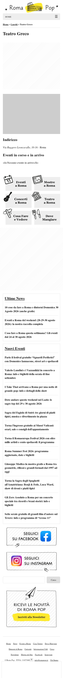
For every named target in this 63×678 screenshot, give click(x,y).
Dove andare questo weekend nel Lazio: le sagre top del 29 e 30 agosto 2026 (28, 401)
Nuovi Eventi (15, 348)
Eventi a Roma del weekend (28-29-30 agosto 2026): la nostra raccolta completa (30, 322)
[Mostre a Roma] (46, 183)
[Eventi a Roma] (17, 183)
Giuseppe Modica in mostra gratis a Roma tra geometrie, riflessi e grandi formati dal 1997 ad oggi (31, 467)
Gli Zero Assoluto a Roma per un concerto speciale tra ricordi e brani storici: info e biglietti (29, 501)
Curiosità (28, 649)
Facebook (39, 654)
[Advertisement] (31, 66)
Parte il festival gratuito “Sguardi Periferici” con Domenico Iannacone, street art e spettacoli (31, 359)
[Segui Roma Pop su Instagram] (31, 562)
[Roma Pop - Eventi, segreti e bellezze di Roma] (31, 6)
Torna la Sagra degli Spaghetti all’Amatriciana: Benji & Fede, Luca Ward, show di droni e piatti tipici (29, 484)
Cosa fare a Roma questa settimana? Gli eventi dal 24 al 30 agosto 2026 (31, 335)
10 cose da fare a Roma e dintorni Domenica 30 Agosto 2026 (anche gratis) (31, 309)
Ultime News (15, 298)
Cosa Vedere (38, 643)
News (15, 643)
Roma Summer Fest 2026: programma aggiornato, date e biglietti (26, 453)
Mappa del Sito (27, 654)
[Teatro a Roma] (46, 200)
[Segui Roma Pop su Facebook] (31, 537)
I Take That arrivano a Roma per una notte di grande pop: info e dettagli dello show (31, 389)
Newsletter (15, 654)
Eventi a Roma (25, 643)
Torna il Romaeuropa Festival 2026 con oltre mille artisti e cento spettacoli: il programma (30, 440)
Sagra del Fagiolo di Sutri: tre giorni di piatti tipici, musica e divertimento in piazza (30, 414)
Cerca (52, 649)
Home (8, 643)
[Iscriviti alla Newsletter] (31, 608)
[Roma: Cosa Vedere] (17, 217)
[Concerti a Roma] (17, 200)
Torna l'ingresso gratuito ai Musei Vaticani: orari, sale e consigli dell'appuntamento (29, 427)
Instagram (48, 654)
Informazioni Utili (41, 649)
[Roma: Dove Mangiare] (46, 217)
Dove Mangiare (51, 643)
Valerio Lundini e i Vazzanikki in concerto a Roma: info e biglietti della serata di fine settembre (30, 374)
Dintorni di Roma (15, 649)
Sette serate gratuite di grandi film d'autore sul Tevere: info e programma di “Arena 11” (31, 516)
